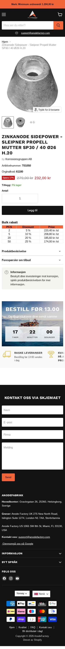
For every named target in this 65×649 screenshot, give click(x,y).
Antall (5, 190)
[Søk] (58, 25)
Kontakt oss (45, 627)
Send (8, 477)
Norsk (42, 594)
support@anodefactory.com (35, 33)
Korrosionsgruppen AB (18, 159)
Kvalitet (23, 627)
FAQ (33, 627)
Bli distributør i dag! (32, 631)
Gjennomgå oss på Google (17, 543)
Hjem (5, 41)
